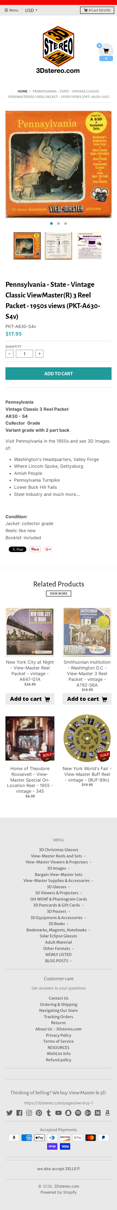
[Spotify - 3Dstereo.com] (78, 1113)
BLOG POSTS (56, 960)
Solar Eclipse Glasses (58, 936)
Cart (99, 10)
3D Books (56, 923)
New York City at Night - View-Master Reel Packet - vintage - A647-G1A (30, 670)
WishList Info (58, 1053)
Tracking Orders (58, 1016)
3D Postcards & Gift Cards (56, 905)
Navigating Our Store (58, 1010)
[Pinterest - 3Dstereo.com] (39, 1113)
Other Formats (56, 948)
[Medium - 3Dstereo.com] (97, 1113)
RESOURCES (58, 1047)
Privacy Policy (58, 1035)
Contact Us (59, 998)
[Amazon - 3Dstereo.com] (107, 1113)
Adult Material (58, 942)
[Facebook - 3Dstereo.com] (19, 1113)
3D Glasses (56, 886)
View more (58, 593)
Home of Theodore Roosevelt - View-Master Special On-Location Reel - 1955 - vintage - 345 (30, 780)
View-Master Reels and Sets (56, 856)
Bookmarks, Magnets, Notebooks (56, 930)
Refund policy (58, 1059)
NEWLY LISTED (58, 954)
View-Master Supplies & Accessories (56, 880)
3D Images (56, 868)
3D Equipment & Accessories (56, 917)
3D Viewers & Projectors (56, 892)
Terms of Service (58, 1041)
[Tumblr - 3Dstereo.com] (48, 1113)
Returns (58, 1022)
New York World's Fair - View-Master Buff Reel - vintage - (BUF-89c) (87, 774)
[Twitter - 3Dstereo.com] (9, 1113)
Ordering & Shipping (58, 1004)
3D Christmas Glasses (58, 849)
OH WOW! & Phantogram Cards (58, 899)
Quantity (13, 346)
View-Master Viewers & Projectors (57, 862)
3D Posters (56, 911)
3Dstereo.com (66, 1186)
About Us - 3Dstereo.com (58, 1029)
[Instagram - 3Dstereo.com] (29, 1113)
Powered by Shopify (59, 1192)
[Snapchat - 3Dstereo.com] (68, 1113)
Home (22, 91)
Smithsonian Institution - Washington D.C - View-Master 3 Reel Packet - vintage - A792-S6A (87, 673)
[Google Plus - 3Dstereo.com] (88, 1113)
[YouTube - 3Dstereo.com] (58, 1113)
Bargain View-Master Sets (58, 874)
